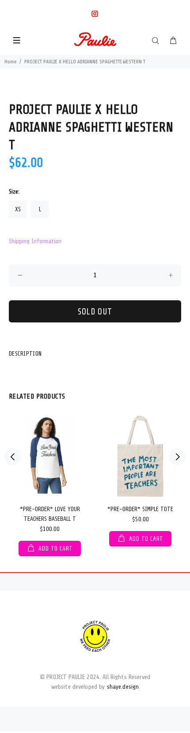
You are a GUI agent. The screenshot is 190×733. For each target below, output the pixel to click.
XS (18, 209)
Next (177, 456)
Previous (12, 456)
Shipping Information (35, 241)
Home (10, 61)
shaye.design (123, 686)
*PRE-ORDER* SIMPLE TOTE (140, 509)
